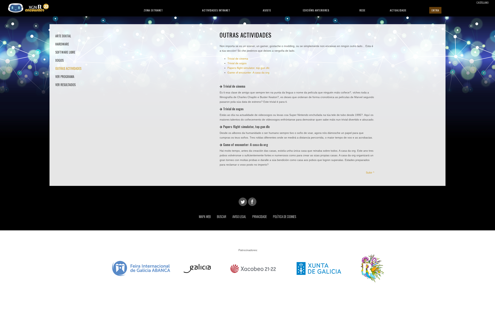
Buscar (221, 216)
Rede (362, 10)
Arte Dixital (63, 36)
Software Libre (65, 52)
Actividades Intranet (216, 10)
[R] (372, 268)
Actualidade (398, 10)
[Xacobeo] (254, 268)
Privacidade (259, 216)
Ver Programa (64, 76)
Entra (435, 10)
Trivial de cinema (237, 58)
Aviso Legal (239, 216)
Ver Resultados (65, 84)
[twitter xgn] (243, 201)
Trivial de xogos (237, 63)
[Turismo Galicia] (197, 268)
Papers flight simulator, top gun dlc (248, 67)
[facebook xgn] (252, 201)
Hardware (62, 44)
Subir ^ (370, 172)
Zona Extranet (153, 10)
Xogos (59, 60)
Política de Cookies (284, 216)
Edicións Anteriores (316, 10)
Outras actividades (68, 68)
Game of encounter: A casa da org (248, 72)
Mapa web (205, 216)
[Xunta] (319, 268)
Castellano (482, 2)
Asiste (267, 10)
